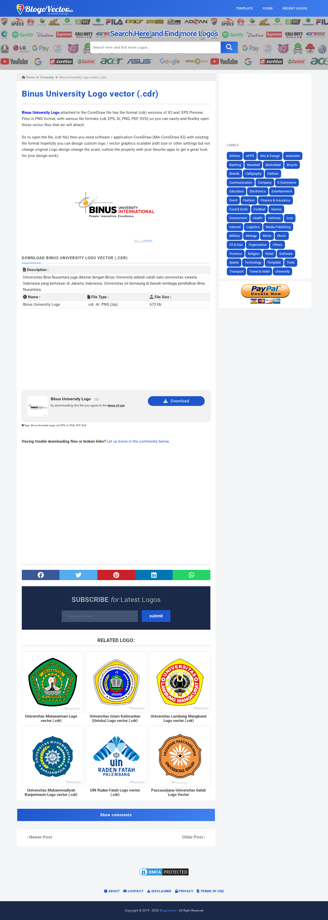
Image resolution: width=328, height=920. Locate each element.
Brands (234, 173)
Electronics (258, 191)
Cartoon (273, 173)
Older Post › (193, 837)
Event (233, 200)
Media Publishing (278, 227)
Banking (235, 165)
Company (265, 182)
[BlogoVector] (45, 13)
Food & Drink (238, 209)
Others (277, 245)
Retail (269, 254)
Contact (135, 891)
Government (238, 218)
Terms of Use (212, 891)
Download (178, 400)
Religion (253, 254)
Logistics (253, 227)
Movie (267, 236)
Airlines (234, 156)
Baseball (253, 165)
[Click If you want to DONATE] (265, 302)
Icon (289, 218)
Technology (253, 262)
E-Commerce (287, 182)
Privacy (185, 891)
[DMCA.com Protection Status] (164, 875)
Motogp (251, 236)
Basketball (273, 165)
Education (236, 191)
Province (235, 254)
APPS (250, 156)
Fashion (249, 200)
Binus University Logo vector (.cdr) (90, 94)
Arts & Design (270, 156)
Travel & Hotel (259, 271)
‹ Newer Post (39, 837)
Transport (236, 271)
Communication (240, 182)
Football (259, 209)
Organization (258, 245)
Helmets (274, 218)
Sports (234, 262)
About (114, 891)
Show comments (116, 815)
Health (257, 218)
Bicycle (292, 165)
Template (274, 262)
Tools (291, 262)
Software (286, 254)
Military (234, 236)
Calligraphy (253, 173)
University (282, 271)
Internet (235, 227)
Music (281, 236)
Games (276, 209)
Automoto (293, 156)
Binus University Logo (40, 112)
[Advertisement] (116, 349)
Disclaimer (160, 891)
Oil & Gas (236, 245)
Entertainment (282, 191)
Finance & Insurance (275, 200)
